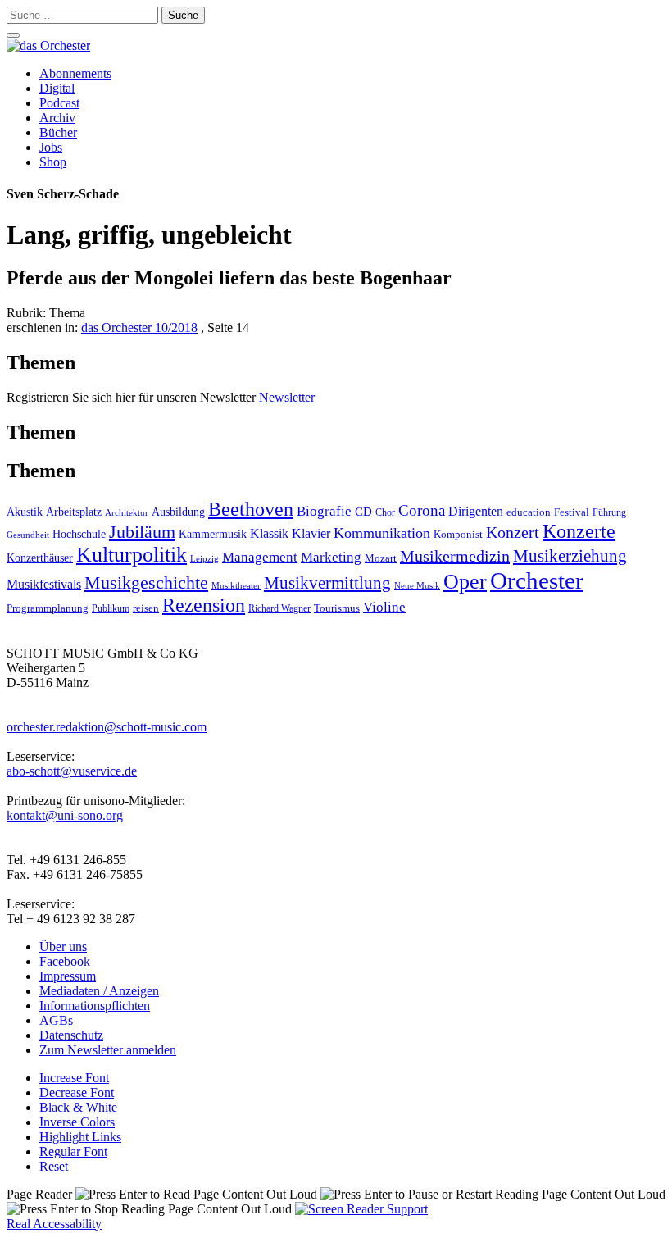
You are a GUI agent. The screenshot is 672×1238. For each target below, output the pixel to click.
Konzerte (579, 531)
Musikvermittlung (327, 583)
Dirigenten (475, 511)
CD (363, 511)
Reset (53, 1166)
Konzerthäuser (40, 558)
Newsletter (287, 397)
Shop (52, 162)
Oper (465, 582)
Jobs (50, 147)
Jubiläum (142, 531)
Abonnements (75, 73)
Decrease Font (76, 1092)
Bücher (58, 132)
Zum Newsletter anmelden (107, 1050)
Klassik (269, 533)
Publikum (110, 608)
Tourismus (337, 608)
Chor (385, 512)
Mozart (381, 558)
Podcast (59, 103)
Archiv (57, 118)
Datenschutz (71, 1035)
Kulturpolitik (131, 555)
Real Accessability (54, 1224)
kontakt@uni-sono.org (65, 815)
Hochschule (79, 534)
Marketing (331, 557)
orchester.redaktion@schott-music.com (107, 727)
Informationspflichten (94, 1006)
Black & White (78, 1107)
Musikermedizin (455, 556)
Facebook (64, 961)
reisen (146, 608)
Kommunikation (382, 533)
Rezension (203, 605)
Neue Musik (417, 585)
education (528, 512)
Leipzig (204, 558)
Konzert (512, 532)
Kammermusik (213, 533)
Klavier (311, 533)
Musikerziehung (570, 556)
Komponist (458, 534)
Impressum (67, 976)
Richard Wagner (279, 608)
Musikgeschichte (146, 582)
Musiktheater (236, 585)
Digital (57, 88)
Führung (609, 512)
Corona (421, 510)
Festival (571, 512)
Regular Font (73, 1151)
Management (259, 557)
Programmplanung (48, 608)
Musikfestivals (44, 584)
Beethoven (250, 509)
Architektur (126, 512)
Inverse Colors (77, 1122)
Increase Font (74, 1078)
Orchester (536, 580)
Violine (384, 607)
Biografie (324, 511)
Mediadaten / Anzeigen (99, 991)
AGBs (56, 1020)
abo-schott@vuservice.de (72, 771)
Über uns (63, 947)
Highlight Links (80, 1137)
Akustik (25, 511)
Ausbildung (178, 512)
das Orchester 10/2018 (139, 328)
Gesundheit (28, 534)
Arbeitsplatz (74, 511)
